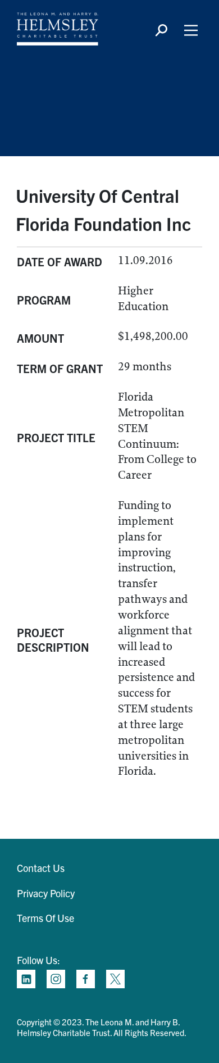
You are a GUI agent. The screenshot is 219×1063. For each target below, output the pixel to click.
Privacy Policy (46, 893)
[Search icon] (161, 30)
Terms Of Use (45, 917)
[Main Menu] (191, 30)
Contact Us (41, 867)
